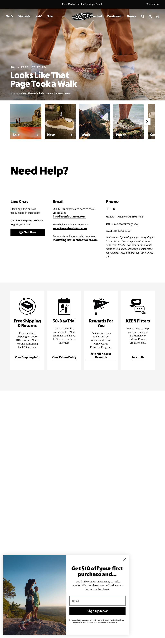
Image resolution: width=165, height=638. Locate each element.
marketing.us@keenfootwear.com (75, 240)
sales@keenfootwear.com (70, 228)
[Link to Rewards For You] (101, 330)
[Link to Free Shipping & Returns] (27, 330)
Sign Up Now (97, 611)
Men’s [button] (9, 16)
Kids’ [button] (39, 16)
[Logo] (82, 16)
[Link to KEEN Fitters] (138, 330)
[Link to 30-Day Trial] (64, 330)
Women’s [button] (24, 16)
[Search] (143, 16)
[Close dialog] (125, 559)
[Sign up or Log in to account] (150, 16)
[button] (157, 16)
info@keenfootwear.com (69, 216)
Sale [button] (50, 16)
